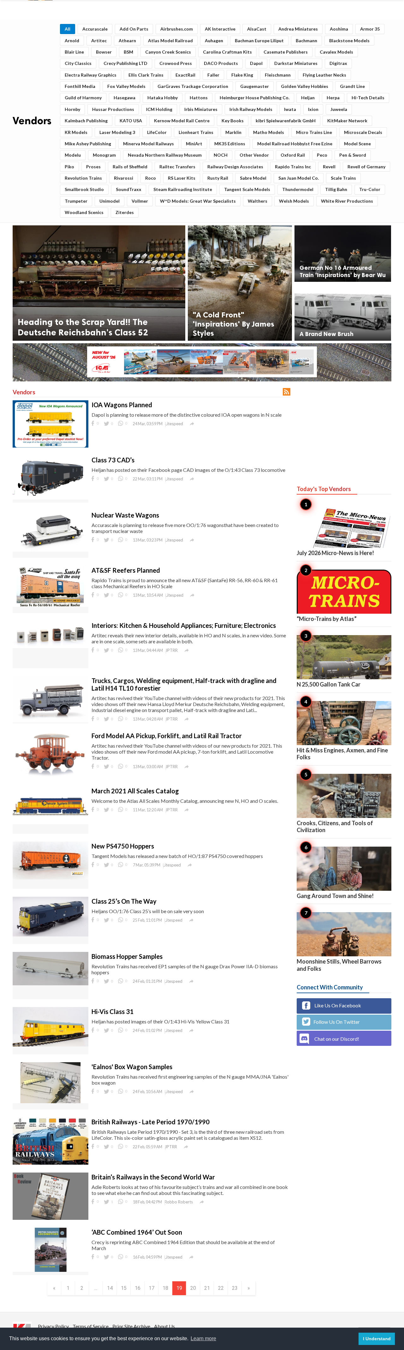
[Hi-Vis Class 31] (50, 1044)
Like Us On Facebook (337, 1005)
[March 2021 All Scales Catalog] (50, 822)
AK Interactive (220, 29)
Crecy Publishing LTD (125, 63)
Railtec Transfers (177, 166)
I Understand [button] (377, 1338)
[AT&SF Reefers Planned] (50, 605)
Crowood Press (175, 63)
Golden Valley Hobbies (304, 86)
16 (137, 1288)
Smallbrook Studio (84, 189)
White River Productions (347, 201)
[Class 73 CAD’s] (50, 498)
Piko (69, 166)
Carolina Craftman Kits (227, 52)
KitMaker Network (347, 120)
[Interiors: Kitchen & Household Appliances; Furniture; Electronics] (50, 646)
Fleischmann (278, 75)
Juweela (338, 109)
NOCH (221, 155)
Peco (322, 155)
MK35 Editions (229, 143)
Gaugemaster (254, 86)
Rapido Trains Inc (293, 166)
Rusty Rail (217, 178)
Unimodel (109, 201)
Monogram (104, 155)
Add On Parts (134, 29)
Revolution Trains (83, 178)
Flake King (242, 75)
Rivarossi (123, 178)
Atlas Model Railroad (170, 40)
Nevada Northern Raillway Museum (165, 155)
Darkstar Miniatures (296, 63)
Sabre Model (253, 178)
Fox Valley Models (126, 86)
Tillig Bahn (336, 189)
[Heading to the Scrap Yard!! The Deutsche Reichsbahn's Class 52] (99, 283)
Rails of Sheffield (130, 166)
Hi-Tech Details (368, 97)
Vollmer (140, 201)
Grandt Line (352, 86)
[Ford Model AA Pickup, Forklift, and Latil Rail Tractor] (50, 777)
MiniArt (194, 143)
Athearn (127, 40)
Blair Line (74, 52)
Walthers (257, 201)
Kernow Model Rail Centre (182, 120)
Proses (93, 166)
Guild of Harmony (83, 97)
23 (235, 1288)
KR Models (76, 132)
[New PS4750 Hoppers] (50, 877)
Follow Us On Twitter (336, 1022)
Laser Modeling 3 (117, 132)
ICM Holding (159, 109)
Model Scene (357, 143)
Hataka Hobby (162, 97)
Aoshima (339, 29)
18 (165, 1288)
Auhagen (214, 40)
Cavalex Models (336, 52)
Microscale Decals (363, 132)
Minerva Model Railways (148, 143)
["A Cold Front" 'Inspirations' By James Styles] (240, 283)
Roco (150, 178)
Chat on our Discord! (336, 1039)
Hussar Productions (113, 109)
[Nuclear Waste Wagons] (50, 550)
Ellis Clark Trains (145, 75)
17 (151, 1288)
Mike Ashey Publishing (88, 143)
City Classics (78, 63)
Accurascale (95, 29)
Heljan (308, 97)
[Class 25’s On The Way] (50, 934)
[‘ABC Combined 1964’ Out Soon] (50, 1270)
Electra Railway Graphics (90, 75)
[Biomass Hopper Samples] (50, 983)
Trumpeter (76, 201)
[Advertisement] (344, 427)
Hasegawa (124, 97)
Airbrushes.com (176, 29)
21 (207, 1288)
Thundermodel (297, 189)
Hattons (199, 97)
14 (110, 1288)
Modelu (73, 155)
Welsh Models (294, 201)
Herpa (333, 97)
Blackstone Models (349, 40)
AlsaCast (256, 29)
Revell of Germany (366, 166)
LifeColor (157, 132)
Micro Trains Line (314, 132)
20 (193, 1288)
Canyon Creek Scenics (168, 52)
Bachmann (306, 40)
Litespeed (174, 423)
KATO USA (131, 120)
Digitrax (338, 63)
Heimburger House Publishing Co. (254, 97)
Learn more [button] (203, 1338)
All (67, 29)
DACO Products (221, 63)
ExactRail (185, 75)
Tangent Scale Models (247, 189)
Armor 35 (370, 29)
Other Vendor (254, 155)
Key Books (233, 120)
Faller (213, 75)
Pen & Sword (352, 155)
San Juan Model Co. (298, 178)
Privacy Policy (53, 1326)
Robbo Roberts (178, 1201)
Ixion (313, 109)
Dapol (256, 63)
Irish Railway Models (250, 109)
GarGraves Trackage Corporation (192, 86)
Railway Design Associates (235, 166)
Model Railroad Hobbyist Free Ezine (294, 143)
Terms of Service (91, 1326)
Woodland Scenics (84, 212)
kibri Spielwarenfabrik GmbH (286, 120)
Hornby (72, 109)
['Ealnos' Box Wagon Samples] (50, 1101)
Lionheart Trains (196, 132)
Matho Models (268, 132)
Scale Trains (343, 178)
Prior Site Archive (131, 1326)
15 (124, 1288)
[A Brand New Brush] (342, 312)
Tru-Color (369, 189)
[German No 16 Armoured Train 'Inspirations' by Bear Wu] (342, 253)
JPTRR (171, 650)
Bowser (104, 52)
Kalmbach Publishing (86, 120)
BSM (128, 52)
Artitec (99, 40)
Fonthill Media (80, 86)
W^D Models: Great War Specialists (198, 201)
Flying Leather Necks (324, 75)
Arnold (72, 40)
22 (221, 1288)
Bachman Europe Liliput (259, 40)
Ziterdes (125, 212)
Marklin (233, 132)
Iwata (290, 109)
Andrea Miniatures (298, 29)
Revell (329, 166)
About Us (164, 1326)
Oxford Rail (293, 155)
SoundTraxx (128, 189)
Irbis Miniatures (200, 109)
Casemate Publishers (286, 52)
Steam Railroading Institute (182, 189)
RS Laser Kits (181, 178)
